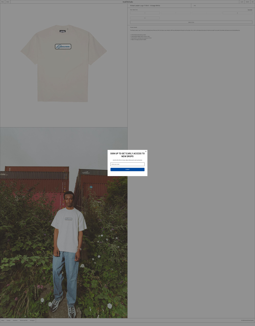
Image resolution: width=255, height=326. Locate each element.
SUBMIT (128, 169)
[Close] (145, 151)
